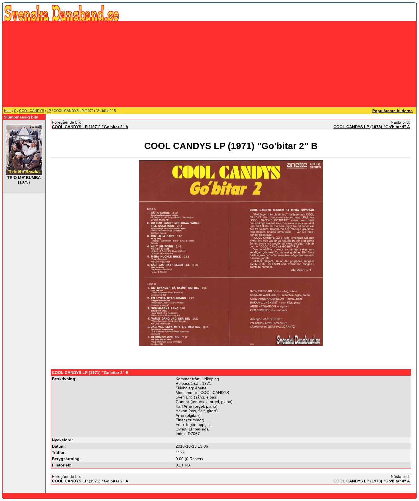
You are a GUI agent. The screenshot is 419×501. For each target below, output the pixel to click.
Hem (7, 111)
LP (49, 111)
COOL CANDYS (31, 111)
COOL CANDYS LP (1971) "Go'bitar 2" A (90, 126)
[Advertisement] (209, 64)
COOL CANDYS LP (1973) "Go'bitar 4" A (371, 126)
